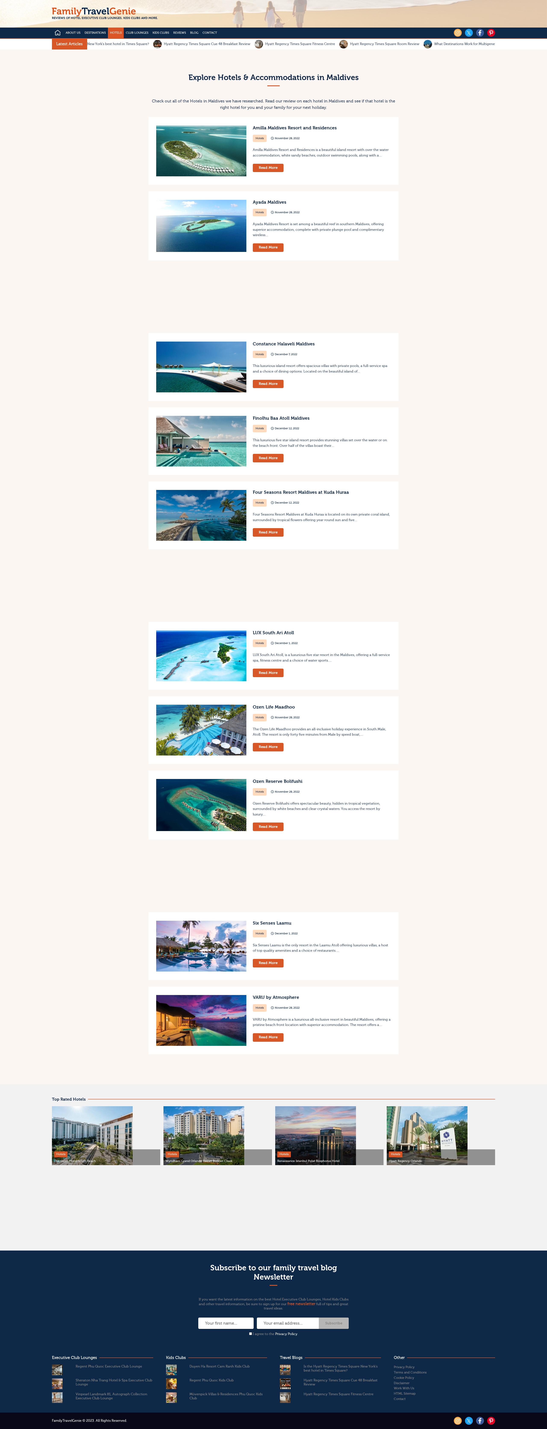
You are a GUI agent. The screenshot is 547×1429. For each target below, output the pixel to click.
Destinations (95, 33)
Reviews (179, 33)
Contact (210, 33)
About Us (73, 33)
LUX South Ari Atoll (273, 632)
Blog (194, 33)
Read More (268, 168)
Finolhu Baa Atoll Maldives (281, 418)
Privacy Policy (286, 1334)
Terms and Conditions (410, 1372)
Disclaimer (402, 1383)
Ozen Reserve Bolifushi (277, 781)
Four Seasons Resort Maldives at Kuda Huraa (301, 492)
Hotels (116, 33)
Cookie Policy (404, 1378)
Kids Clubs (161, 33)
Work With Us (404, 1388)
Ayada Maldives (269, 202)
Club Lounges (137, 33)
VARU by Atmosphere (276, 997)
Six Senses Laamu (272, 923)
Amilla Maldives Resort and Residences (295, 128)
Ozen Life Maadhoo (274, 707)
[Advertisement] (210, 297)
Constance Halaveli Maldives (284, 344)
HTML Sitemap (405, 1393)
